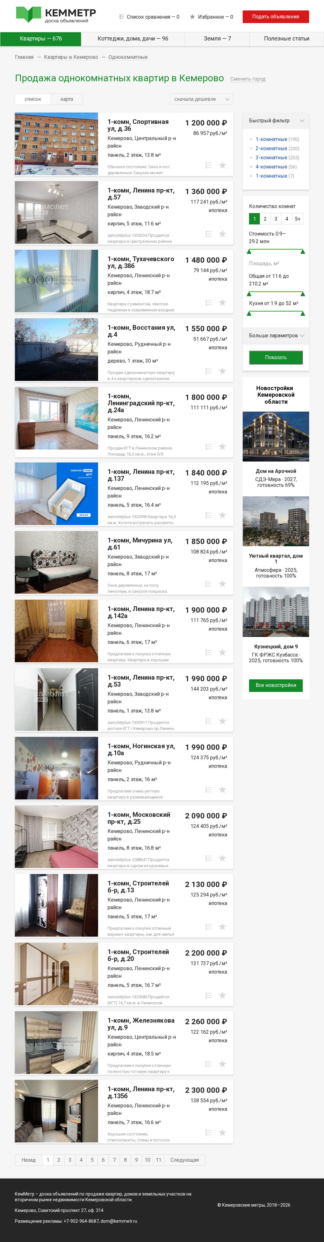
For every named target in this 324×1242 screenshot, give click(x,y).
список (33, 99)
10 (147, 1160)
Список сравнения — (153, 17)
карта (66, 99)
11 (158, 1160)
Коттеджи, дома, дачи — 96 (132, 38)
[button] (201, 99)
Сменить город (248, 79)
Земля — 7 (217, 38)
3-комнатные (277, 158)
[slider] (249, 251)
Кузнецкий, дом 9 (276, 647)
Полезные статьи (286, 38)
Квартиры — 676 (41, 38)
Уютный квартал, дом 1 (276, 559)
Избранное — (215, 17)
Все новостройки (276, 685)
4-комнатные (276, 167)
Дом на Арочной (276, 471)
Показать (276, 357)
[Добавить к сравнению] (208, 165)
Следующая (185, 1160)
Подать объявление (275, 17)
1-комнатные (277, 139)
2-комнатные (277, 148)
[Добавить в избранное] (222, 165)
